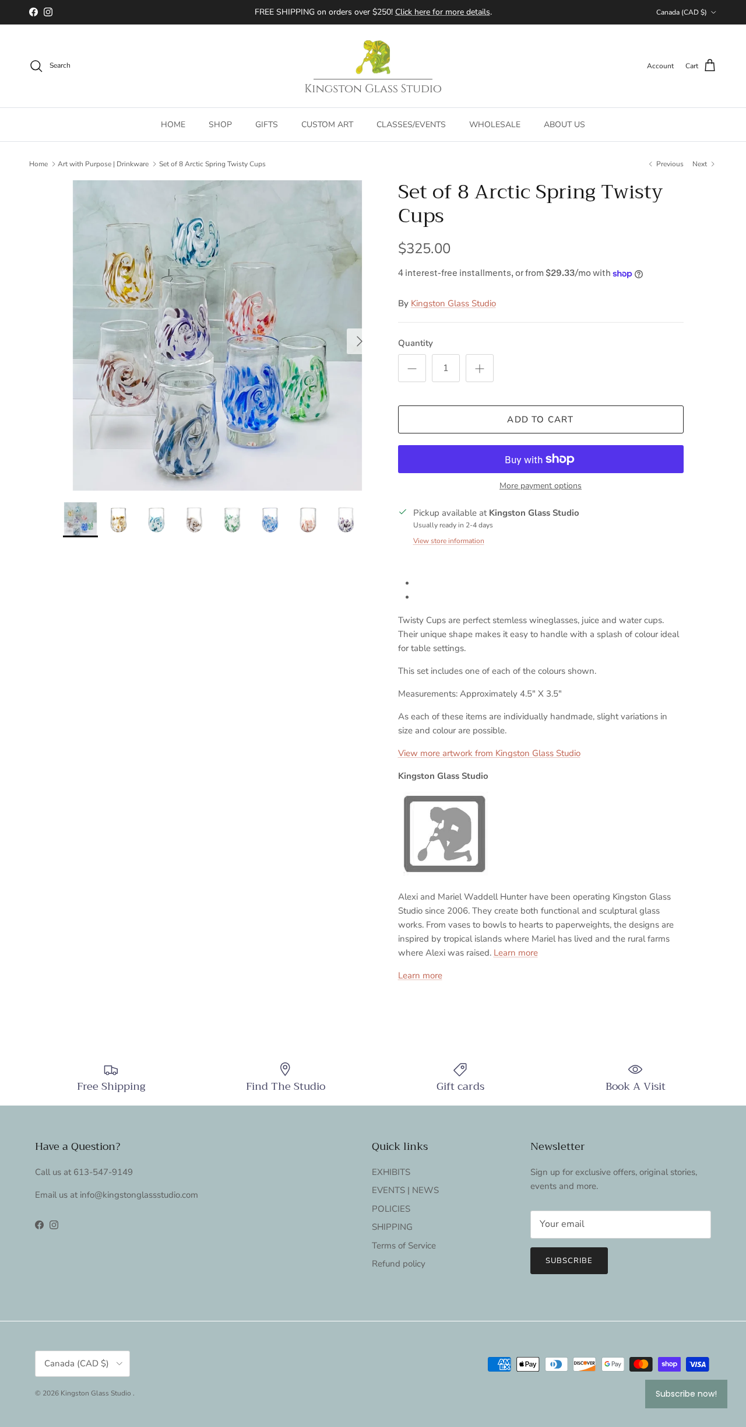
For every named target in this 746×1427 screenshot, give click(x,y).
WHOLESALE (494, 124)
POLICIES (391, 1209)
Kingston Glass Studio (453, 303)
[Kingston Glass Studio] (373, 66)
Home (38, 164)
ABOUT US (564, 124)
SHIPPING (392, 1227)
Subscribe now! (686, 1394)
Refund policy (398, 1263)
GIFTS (266, 124)
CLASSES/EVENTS (411, 124)
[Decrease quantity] (412, 368)
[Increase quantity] (480, 368)
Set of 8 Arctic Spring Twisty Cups (212, 164)
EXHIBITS (391, 1172)
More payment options (540, 486)
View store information (448, 540)
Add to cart (540, 419)
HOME (173, 124)
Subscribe (569, 1260)
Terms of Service (404, 1245)
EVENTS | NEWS (405, 1190)
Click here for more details (442, 12)
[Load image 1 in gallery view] (217, 335)
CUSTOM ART (327, 124)
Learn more (516, 953)
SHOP (220, 124)
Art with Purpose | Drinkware (103, 164)
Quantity (415, 343)
